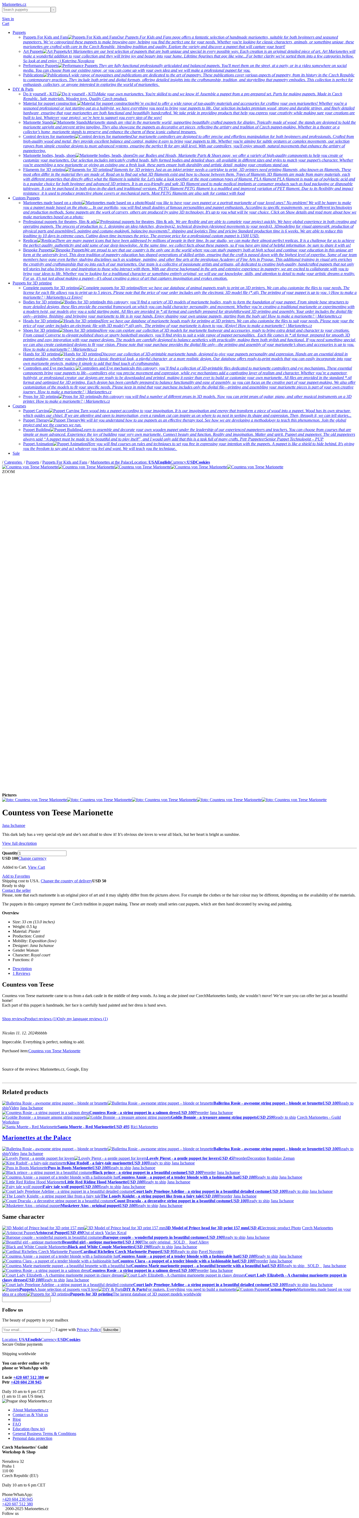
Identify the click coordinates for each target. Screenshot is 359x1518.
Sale (16, 453)
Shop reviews (13, 1019)
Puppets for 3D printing (32, 283)
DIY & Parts (23, 89)
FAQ (17, 1424)
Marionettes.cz (14, 4)
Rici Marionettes (144, 1127)
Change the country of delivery (66, 881)
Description (22, 968)
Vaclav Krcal (115, 1232)
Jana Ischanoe (13, 825)
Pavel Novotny (211, 1251)
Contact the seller (16, 890)
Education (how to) (29, 1429)
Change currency (32, 858)
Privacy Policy (89, 1329)
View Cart (36, 867)
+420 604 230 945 (26, 1382)
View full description (19, 843)
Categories (13, 462)
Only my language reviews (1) (82, 1019)
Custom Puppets (26, 198)
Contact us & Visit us (30, 1414)
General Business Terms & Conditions (44, 1433)
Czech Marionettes (317, 1228)
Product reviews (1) (41, 1019)
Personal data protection (32, 1438)
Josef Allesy (199, 1242)
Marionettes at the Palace (111, 462)
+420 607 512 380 (28, 1377)
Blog (17, 1419)
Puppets (19, 32)
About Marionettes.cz (30, 1410)
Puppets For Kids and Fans (64, 462)
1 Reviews (21, 973)
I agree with (78, 1329)
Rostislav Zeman (281, 1158)
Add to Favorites (16, 876)
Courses (19, 406)
